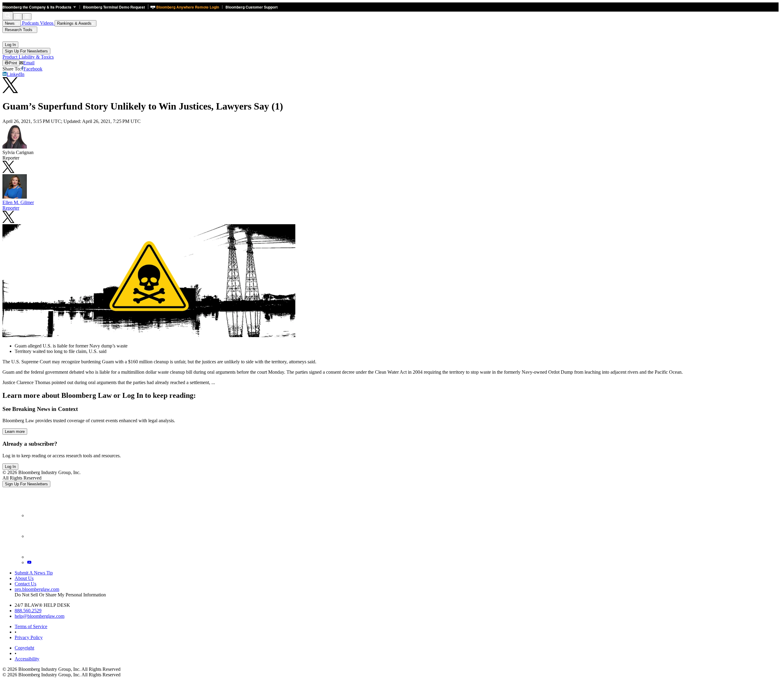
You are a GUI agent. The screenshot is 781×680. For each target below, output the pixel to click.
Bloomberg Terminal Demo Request (114, 7)
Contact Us (25, 583)
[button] (41, 7)
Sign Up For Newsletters (26, 51)
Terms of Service (31, 626)
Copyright (24, 647)
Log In (10, 44)
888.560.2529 (28, 610)
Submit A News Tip (34, 572)
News (10, 23)
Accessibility (27, 658)
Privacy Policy (29, 637)
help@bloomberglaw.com (39, 616)
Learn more (15, 431)
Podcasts (30, 23)
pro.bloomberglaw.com (37, 589)
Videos (47, 23)
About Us (24, 578)
